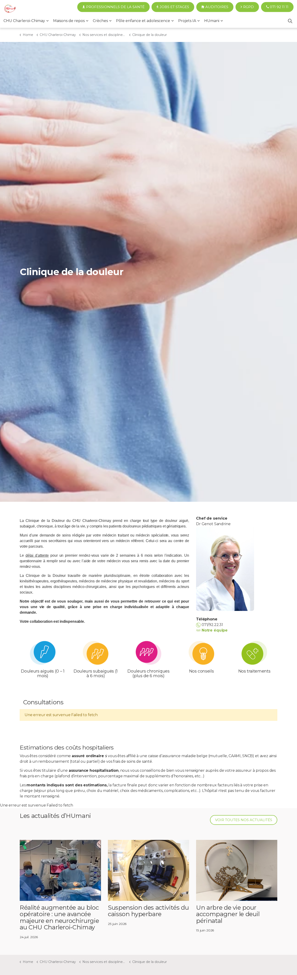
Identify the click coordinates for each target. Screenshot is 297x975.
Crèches (100, 21)
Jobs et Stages (174, 7)
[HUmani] (9, 9)
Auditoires (216, 7)
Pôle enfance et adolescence (143, 21)
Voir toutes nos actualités (243, 820)
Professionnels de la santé (115, 7)
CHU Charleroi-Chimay (24, 21)
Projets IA (187, 21)
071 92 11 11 (279, 7)
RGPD (248, 7)
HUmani (211, 21)
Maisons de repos (69, 21)
